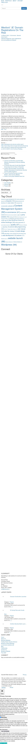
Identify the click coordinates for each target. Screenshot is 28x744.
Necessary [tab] (2, 715)
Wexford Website (12, 40)
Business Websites (5, 640)
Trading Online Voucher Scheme (9, 642)
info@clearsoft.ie (5, 589)
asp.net (3, 201)
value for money (10, 231)
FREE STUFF (4, 2)
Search (24, 8)
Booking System (19, 201)
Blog (2, 646)
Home (2, 637)
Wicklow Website (17, 242)
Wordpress (9, 244)
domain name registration (14, 38)
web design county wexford (11, 233)
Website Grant (4, 238)
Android (3, 199)
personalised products (6, 225)
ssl (7, 40)
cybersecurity (4, 38)
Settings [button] (4, 687)
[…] (12, 606)
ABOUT (14, 1)
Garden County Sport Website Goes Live (14, 176)
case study (12, 203)
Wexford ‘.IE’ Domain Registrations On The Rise (12, 30)
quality (15, 224)
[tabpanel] (14, 724)
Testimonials (4, 648)
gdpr (19, 214)
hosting (11, 217)
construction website (7, 206)
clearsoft (19, 203)
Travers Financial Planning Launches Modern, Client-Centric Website (13, 173)
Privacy (24, 674)
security (6, 227)
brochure (4, 203)
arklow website (20, 199)
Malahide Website (20, 218)
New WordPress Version (16, 220)
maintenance (12, 218)
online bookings (8, 222)
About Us (3, 638)
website (20, 235)
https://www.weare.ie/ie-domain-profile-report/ (12, 144)
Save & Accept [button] (3, 743)
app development (11, 199)
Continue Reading (17, 149)
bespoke (10, 201)
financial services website (12, 214)
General (19, 35)
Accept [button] (11, 687)
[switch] (0, 731)
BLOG (2, 1)
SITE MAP (20, 1)
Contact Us (4, 649)
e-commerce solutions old (7, 645)
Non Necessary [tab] (4, 729)
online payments (20, 222)
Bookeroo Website (5, 651)
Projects (6, 186)
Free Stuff (3, 653)
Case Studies (7, 183)
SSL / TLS (3, 129)
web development (9, 235)
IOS (16, 217)
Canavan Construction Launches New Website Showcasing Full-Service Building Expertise (14, 162)
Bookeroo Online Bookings (7, 643)
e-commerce (13, 212)
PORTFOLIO (8, 1)
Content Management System (11, 209)
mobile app (4, 220)
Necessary (4, 717)
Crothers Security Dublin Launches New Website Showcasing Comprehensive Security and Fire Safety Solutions (15, 170)
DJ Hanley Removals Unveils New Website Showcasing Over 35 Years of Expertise (14, 166)
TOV (5, 229)
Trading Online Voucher (12, 229)
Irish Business (21, 217)
